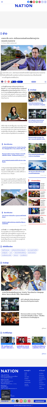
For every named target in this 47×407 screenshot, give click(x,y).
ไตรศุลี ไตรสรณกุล (5, 250)
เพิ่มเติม (3, 394)
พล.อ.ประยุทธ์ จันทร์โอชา (33, 250)
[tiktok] (17, 402)
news (26, 375)
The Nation (41, 373)
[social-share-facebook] (28, 2)
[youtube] (21, 402)
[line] (25, 402)
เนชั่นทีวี (20, 405)
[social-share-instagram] (39, 2)
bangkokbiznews (42, 379)
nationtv (40, 380)
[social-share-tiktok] (31, 2)
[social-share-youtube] (34, 2)
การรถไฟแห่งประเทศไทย (6, 255)
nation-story (28, 382)
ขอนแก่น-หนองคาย (32, 252)
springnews (41, 382)
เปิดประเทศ (16, 255)
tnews (40, 386)
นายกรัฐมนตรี (4, 252)
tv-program (27, 380)
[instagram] (29, 402)
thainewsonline (42, 384)
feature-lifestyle (27, 385)
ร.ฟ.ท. (11, 252)
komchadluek (41, 377)
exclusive (27, 376)
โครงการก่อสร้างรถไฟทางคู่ (20, 252)
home (26, 373)
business (26, 378)
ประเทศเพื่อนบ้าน (23, 255)
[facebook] (13, 402)
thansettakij (41, 388)
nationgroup (41, 375)
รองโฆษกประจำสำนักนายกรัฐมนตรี (18, 250)
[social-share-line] (37, 2)
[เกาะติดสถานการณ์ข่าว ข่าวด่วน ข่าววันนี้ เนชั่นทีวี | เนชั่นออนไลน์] (23, 5)
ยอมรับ (6, 396)
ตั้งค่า (6, 398)
